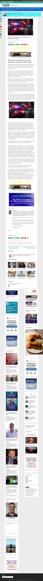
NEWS (31, 394)
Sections (7, 8)
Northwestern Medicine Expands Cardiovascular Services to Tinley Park (30, 418)
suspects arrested (10, 244)
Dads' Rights (9, 14)
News (14, 240)
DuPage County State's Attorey (12, 243)
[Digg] (25, 44)
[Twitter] (13, 44)
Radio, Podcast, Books (32, 8)
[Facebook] (8, 44)
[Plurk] (12, 44)
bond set (10, 242)
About (3, 8)
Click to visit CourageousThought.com (11, 495)
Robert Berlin (18, 243)
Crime (9, 240)
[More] (28, 44)
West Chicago (15, 244)
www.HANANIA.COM (27, 217)
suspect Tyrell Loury (29, 243)
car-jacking (16, 242)
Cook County (13, 256)
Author (9, 208)
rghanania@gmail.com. (21, 226)
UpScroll (26, 481)
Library (12, 8)
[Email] (19, 44)
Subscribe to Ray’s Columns (36, 2)
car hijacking (13, 242)
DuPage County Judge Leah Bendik (28, 242)
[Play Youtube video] (31, 440)
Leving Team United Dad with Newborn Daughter (14, 13)
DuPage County (21, 242)
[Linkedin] (17, 44)
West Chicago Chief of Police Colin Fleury (22, 244)
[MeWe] (10, 44)
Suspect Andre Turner (23, 243)
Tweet (17, 233)
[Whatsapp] (15, 44)
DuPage (12, 240)
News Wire (38, 8)
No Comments (21, 40)
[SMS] (20, 44)
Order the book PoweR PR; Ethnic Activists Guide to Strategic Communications (30, 426)
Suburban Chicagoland (14, 4)
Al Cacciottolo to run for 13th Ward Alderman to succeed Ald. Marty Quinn (30, 401)
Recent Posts (12, 208)
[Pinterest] (22, 44)
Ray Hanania (14, 210)
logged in (13, 283)
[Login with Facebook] (8, 286)
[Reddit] (24, 44)
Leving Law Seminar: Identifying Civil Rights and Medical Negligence (31, 406)
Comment (26, 8)
